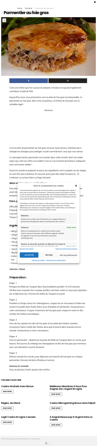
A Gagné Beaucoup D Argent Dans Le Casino (71, 418)
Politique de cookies (38, 260)
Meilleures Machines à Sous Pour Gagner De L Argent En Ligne (68, 388)
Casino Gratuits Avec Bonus (17, 386)
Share (4, 20)
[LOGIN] (95, 2)
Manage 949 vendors (27, 249)
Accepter (29, 255)
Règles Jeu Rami (10, 403)
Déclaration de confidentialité (55, 260)
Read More (7, 391)
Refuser (49, 255)
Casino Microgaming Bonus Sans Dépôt (72, 403)
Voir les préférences (68, 255)
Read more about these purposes (66, 249)
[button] (76, 186)
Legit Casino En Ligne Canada (18, 417)
